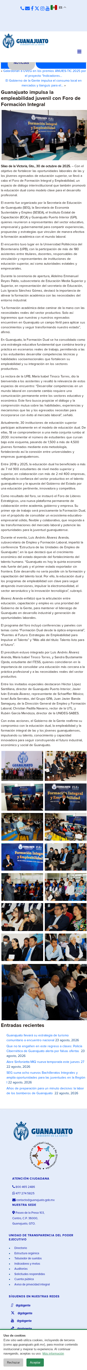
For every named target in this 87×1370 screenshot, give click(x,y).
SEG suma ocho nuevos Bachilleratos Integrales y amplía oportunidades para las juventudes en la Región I (45, 1077)
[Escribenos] (27, 8)
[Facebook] (32, 8)
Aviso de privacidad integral (32, 1284)
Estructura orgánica (26, 1253)
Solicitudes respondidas (29, 1274)
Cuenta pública (24, 1279)
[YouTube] (47, 8)
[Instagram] (42, 8)
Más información (53, 1353)
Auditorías (21, 1268)
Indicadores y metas (27, 1263)
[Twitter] (37, 8)
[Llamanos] (22, 8)
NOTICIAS (21, 63)
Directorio (20, 1248)
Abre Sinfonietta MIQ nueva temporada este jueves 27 (45, 1062)
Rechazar (13, 1362)
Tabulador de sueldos (28, 1258)
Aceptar (35, 1362)
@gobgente (22, 1305)
